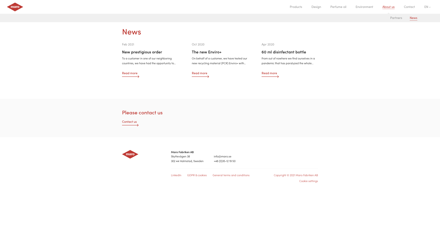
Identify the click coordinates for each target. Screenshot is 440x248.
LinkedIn (176, 175)
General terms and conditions (231, 175)
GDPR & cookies (197, 175)
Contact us (129, 122)
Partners (396, 18)
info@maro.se (222, 156)
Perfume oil (338, 7)
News (413, 18)
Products (296, 7)
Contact (409, 7)
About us (388, 7)
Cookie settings (308, 181)
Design (316, 7)
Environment (364, 7)
